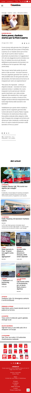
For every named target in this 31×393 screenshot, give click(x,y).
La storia (15, 388)
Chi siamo (15, 381)
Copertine (10, 12)
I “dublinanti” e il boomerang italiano (7, 282)
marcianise (4, 138)
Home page (4, 12)
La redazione (10, 1)
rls (13, 137)
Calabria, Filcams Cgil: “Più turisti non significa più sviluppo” (14, 187)
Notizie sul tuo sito (15, 386)
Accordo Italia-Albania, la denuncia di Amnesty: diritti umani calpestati (22, 252)
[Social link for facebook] (23, 1)
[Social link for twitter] (20, 1)
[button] (22, 43)
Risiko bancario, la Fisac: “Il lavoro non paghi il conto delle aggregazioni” (7, 252)
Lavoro (14, 12)
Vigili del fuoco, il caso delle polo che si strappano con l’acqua (14, 328)
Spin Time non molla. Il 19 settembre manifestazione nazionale (14, 338)
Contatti (3, 1)
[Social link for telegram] (29, 1)
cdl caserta (12, 138)
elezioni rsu (8, 137)
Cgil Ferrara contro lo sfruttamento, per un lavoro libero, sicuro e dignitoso (23, 285)
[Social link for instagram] (25, 1)
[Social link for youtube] (27, 1)
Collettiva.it (15, 366)
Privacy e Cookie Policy (15, 390)
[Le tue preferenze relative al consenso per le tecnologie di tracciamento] (28, 390)
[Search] (17, 1)
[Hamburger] (2, 6)
